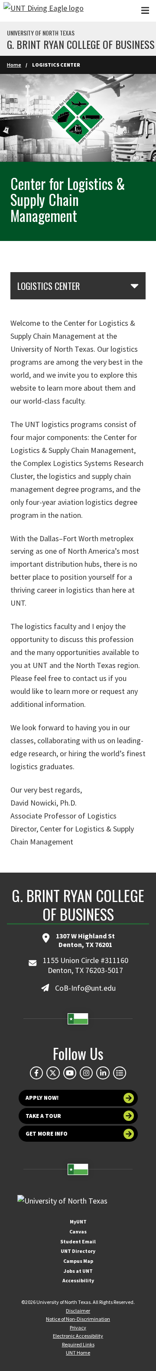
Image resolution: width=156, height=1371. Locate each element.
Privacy (78, 1327)
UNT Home (78, 1352)
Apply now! (42, 1097)
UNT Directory (78, 1251)
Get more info (47, 1133)
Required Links (78, 1344)
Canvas (78, 1231)
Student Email (78, 1241)
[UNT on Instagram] (86, 1072)
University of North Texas (41, 33)
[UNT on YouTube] (69, 1072)
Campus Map (78, 1261)
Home (14, 64)
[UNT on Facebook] (36, 1072)
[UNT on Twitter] (52, 1072)
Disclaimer (78, 1310)
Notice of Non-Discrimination (78, 1319)
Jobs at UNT (78, 1271)
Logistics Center (48, 286)
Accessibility (78, 1280)
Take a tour (43, 1116)
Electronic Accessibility (78, 1335)
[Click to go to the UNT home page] (43, 10)
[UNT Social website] (119, 1072)
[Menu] (145, 10)
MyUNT (78, 1221)
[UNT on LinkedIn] (102, 1072)
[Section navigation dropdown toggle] (134, 285)
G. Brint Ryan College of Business (81, 44)
